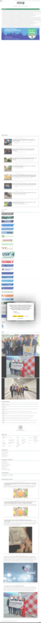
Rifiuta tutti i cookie (20, 316)
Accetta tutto (15, 316)
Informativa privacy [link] (20, 318)
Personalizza (26, 316)
